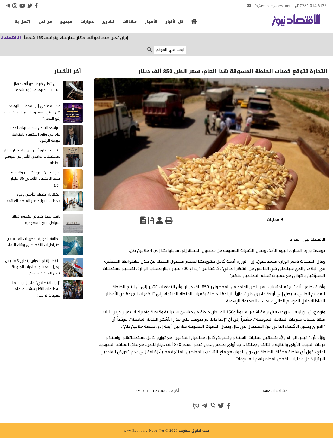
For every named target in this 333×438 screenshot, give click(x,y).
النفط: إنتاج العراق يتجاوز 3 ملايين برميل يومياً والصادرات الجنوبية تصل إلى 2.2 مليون (33, 267)
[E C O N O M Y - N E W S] (295, 22)
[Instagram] (14, 6)
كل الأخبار (174, 21)
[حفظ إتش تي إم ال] (151, 220)
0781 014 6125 (313, 5)
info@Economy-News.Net (271, 5)
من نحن (45, 21)
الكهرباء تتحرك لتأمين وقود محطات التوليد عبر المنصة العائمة (33, 197)
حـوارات (87, 21)
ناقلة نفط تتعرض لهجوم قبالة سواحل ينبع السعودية (36, 219)
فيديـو (66, 21)
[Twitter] (30, 6)
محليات (273, 219)
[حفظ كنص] (143, 220)
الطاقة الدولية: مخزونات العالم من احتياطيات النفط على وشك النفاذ (33, 241)
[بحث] (149, 49)
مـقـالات (130, 21)
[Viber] (196, 405)
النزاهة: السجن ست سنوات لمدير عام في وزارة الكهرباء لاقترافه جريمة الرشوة (35, 134)
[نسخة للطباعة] (168, 220)
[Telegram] (8, 6)
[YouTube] (22, 6)
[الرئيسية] (194, 22)
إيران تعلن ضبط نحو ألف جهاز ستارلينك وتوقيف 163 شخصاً (89, 37)
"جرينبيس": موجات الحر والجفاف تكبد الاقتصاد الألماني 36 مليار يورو (35, 178)
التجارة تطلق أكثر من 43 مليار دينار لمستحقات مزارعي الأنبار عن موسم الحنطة (32, 156)
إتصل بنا (22, 21)
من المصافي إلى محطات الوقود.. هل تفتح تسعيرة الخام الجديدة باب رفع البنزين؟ (32, 112)
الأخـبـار (151, 21)
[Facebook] (36, 6)
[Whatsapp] (212, 405)
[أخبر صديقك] (159, 220)
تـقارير (108, 21)
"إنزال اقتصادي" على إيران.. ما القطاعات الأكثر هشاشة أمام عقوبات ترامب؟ (36, 289)
